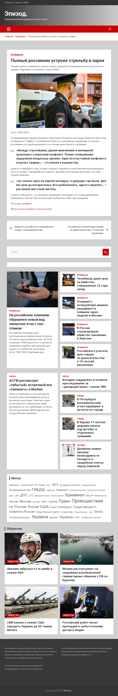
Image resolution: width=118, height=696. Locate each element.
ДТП (31, 495)
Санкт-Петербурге (61, 507)
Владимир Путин (88, 485)
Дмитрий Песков (42, 496)
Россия (33, 507)
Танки (98, 511)
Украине (53, 517)
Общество (14, 528)
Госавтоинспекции (77, 490)
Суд (90, 512)
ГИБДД (80, 396)
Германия (62, 489)
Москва (13, 501)
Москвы (36, 502)
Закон (12, 376)
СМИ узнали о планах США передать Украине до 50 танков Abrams (29, 626)
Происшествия (44, 209)
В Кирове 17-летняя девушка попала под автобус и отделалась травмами (91, 429)
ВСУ (55, 485)
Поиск (106, 252)
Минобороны (101, 496)
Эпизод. (16, 13)
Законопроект (57, 496)
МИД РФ (89, 495)
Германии (50, 490)
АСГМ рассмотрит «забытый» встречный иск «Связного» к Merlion (30, 385)
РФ (11, 507)
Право (64, 501)
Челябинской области (91, 518)
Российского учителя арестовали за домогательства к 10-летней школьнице (85, 230)
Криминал (17, 55)
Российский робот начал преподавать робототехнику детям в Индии (82, 626)
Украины (66, 517)
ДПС (23, 495)
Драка (21, 209)
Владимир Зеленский (70, 485)
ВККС (49, 485)
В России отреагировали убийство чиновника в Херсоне (91, 333)
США (44, 506)
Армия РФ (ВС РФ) (29, 485)
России (20, 507)
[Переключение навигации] (9, 29)
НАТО (44, 501)
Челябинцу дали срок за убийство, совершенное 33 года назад (92, 284)
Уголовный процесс (19, 517)
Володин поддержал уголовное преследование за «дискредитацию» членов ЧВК (85, 383)
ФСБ (77, 517)
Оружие (53, 501)
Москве (25, 501)
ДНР (17, 496)
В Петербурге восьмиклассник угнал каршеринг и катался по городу (90, 404)
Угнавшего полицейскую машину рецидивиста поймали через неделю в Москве (92, 308)
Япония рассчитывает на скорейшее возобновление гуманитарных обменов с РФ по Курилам (85, 574)
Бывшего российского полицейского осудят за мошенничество (34, 228)
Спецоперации (80, 512)
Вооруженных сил (19, 490)
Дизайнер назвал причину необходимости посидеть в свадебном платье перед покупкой (90, 457)
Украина (40, 516)
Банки (42, 485)
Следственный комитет (48, 512)
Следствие (67, 512)
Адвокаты (14, 485)
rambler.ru (27, 203)
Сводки (81, 445)
